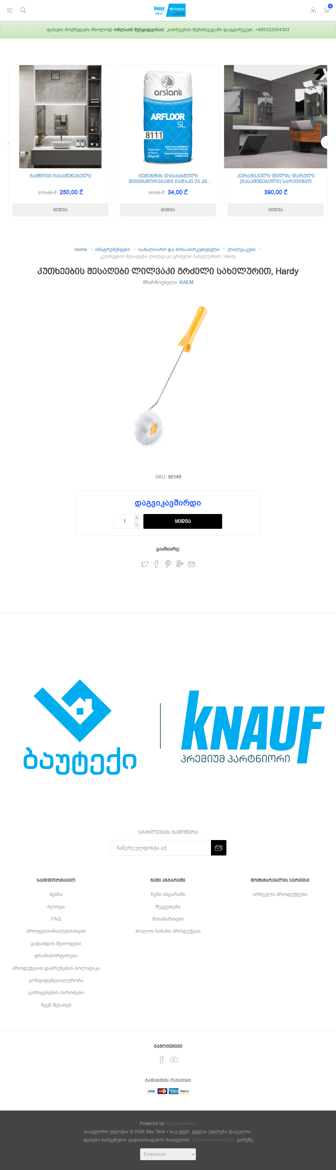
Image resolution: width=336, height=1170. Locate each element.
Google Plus (179, 564)
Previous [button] (8, 142)
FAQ (56, 919)
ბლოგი (56, 906)
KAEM (186, 282)
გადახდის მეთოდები (56, 943)
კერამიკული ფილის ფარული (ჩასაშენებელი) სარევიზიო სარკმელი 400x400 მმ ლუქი (276, 178)
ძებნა (56, 894)
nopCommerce (181, 1123)
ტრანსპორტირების (214, 1140)
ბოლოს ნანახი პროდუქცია (168, 931)
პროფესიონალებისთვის (56, 931)
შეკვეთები (168, 906)
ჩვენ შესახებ (56, 1005)
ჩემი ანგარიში (168, 894)
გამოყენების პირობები (56, 992)
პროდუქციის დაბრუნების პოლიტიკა (56, 968)
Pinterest (168, 564)
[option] (60, 142)
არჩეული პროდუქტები (280, 894)
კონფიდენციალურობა (56, 980)
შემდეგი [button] (327, 142)
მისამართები (168, 919)
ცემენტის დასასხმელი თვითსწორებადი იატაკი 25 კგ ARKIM (168, 178)
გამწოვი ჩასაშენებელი (60, 176)
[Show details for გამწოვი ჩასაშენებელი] (60, 116)
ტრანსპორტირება (56, 955)
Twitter (144, 564)
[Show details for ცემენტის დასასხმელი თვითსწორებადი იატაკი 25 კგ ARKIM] (168, 116)
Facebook (156, 564)
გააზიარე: (168, 549)
